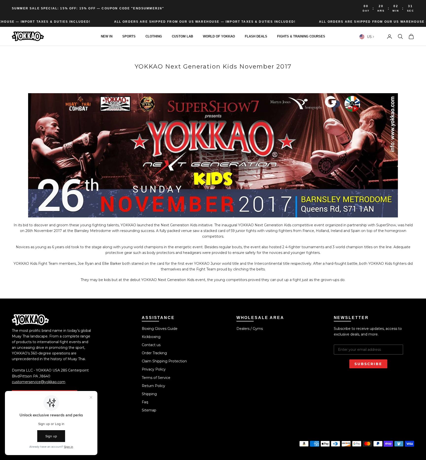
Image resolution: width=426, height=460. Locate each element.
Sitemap (149, 410)
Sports (129, 36)
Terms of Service (156, 377)
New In (106, 36)
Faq (145, 402)
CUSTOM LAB (182, 36)
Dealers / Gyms (249, 328)
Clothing (153, 36)
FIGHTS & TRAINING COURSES (301, 36)
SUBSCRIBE (368, 364)
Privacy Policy (154, 369)
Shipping (149, 394)
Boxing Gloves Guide (160, 328)
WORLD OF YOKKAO (219, 36)
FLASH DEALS (256, 36)
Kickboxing (151, 337)
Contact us (151, 345)
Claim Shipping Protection (164, 361)
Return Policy (153, 386)
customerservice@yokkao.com (38, 382)
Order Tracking (154, 353)
